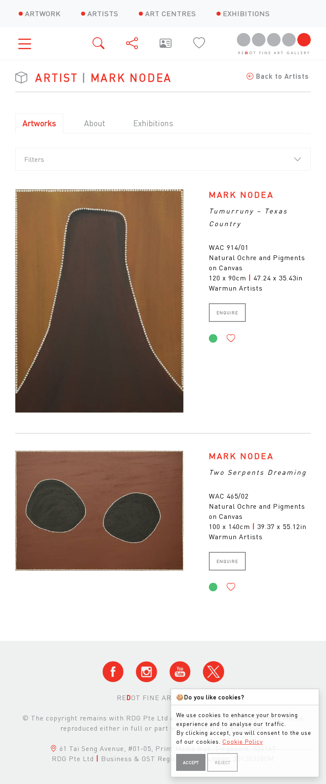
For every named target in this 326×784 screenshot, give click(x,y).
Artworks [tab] (39, 123)
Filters (34, 159)
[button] (231, 338)
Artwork (43, 13)
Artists (102, 13)
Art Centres (170, 13)
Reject (222, 762)
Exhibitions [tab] (153, 123)
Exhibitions (246, 13)
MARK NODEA (241, 194)
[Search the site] (99, 43)
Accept (191, 762)
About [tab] (94, 123)
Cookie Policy (242, 741)
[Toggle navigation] (27, 43)
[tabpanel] (163, 393)
